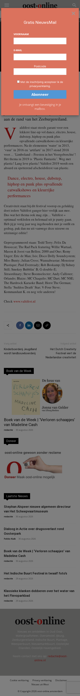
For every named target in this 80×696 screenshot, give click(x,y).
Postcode (40, 66)
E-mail (18, 50)
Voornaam (21, 34)
